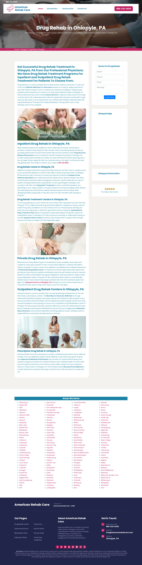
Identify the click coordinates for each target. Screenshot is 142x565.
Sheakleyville (105, 422)
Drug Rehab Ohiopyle (36, 49)
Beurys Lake (23, 432)
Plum (75, 475)
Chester (22, 460)
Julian (49, 473)
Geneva (49, 420)
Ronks (103, 410)
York (102, 488)
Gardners (50, 417)
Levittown (77, 410)
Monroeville (78, 427)
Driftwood (23, 475)
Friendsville (51, 415)
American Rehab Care (31, 504)
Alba (21, 407)
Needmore (77, 437)
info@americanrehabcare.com (119, 532)
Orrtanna (77, 465)
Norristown (78, 458)
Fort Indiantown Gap (54, 407)
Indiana (49, 460)
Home (40, 9)
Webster (104, 468)
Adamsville (23, 405)
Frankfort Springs (53, 412)
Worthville (104, 485)
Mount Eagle (78, 432)
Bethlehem (23, 430)
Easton (21, 483)
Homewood (51, 453)
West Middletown (107, 470)
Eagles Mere (23, 478)
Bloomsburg (23, 435)
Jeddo (49, 465)
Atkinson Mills (24, 415)
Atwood (22, 420)
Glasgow (50, 425)
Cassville (22, 448)
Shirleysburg (105, 427)
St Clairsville (105, 437)
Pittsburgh (78, 473)
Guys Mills (50, 435)
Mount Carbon (79, 430)
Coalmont (22, 465)
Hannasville (51, 437)
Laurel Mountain (80, 402)
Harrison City (51, 445)
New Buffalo (78, 440)
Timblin (103, 448)
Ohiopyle (23, 49)
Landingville (51, 488)
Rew (75, 488)
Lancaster (50, 485)
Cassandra (23, 442)
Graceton (50, 430)
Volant (103, 455)
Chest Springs (24, 458)
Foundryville (51, 410)
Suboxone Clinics (20, 537)
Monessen (77, 425)
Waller (103, 463)
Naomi (76, 435)
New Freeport (79, 448)
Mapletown (78, 417)
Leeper (76, 407)
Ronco (103, 407)
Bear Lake (23, 425)
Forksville (50, 405)
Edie (20, 485)
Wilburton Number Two (109, 475)
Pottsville (77, 480)
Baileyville (22, 422)
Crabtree (22, 468)
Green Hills (50, 432)
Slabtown (104, 432)
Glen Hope (50, 427)
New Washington (80, 455)
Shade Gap (105, 417)
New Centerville (79, 445)
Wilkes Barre (105, 478)
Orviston (77, 468)
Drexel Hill (23, 473)
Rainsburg (77, 483)
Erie (20, 488)
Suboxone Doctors (21, 528)
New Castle (78, 442)
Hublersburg (51, 458)
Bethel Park (23, 427)
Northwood (78, 460)
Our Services (52, 9)
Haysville (50, 448)
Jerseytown (51, 468)
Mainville (77, 415)
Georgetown (51, 422)
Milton (76, 422)
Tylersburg (105, 450)
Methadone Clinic (21, 533)
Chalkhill (22, 450)
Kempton (50, 475)
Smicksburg (105, 435)
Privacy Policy (39, 533)
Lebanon (77, 405)
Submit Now (109, 97)
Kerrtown (50, 478)
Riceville (104, 402)
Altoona (22, 412)
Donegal (22, 470)
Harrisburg (51, 442)
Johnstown (50, 470)
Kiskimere (50, 480)
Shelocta (104, 425)
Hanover (50, 440)
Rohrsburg (105, 405)
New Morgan (78, 450)
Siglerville (104, 430)
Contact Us (82, 9)
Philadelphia (78, 470)
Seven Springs (106, 415)
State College (106, 440)
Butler (21, 437)
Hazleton (50, 450)
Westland (104, 473)
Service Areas (67, 9)
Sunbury (104, 442)
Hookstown (51, 455)
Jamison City (51, 463)
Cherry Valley (24, 455)
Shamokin (104, 420)
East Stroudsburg (25, 480)
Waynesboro (105, 465)
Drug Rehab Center (21, 524)
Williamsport (105, 480)
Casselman (23, 445)
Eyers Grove (51, 402)
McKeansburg (79, 420)
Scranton (104, 412)
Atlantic (22, 417)
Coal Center (23, 463)
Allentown (23, 410)
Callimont (22, 440)
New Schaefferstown (81, 453)
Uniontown (105, 453)
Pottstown (77, 478)
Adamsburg (23, 402)
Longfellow (78, 412)
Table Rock (105, 445)
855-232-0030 (11, 2)
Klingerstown (51, 483)
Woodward (105, 483)
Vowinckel (104, 458)
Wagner (104, 460)
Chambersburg (24, 453)
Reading (77, 485)
